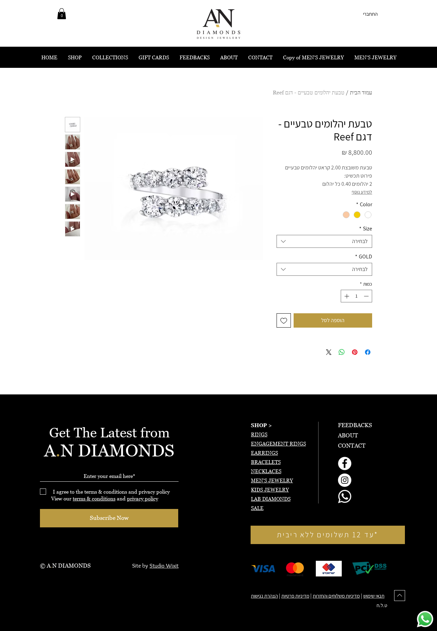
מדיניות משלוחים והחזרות (336, 595)
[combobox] (324, 241)
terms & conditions (94, 498)
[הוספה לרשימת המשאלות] (284, 320)
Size (365, 228)
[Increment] (346, 296)
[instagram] (344, 480)
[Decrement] (367, 296)
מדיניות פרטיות (295, 595)
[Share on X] (329, 352)
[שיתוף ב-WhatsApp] (342, 352)
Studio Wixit (164, 565)
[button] (61, 13)
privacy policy (142, 498)
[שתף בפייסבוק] (368, 352)
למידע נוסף (362, 192)
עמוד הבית (361, 92)
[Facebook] (344, 463)
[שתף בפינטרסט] (355, 352)
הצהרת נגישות (264, 595)
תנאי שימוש (373, 595)
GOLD (363, 256)
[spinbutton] (356, 296)
